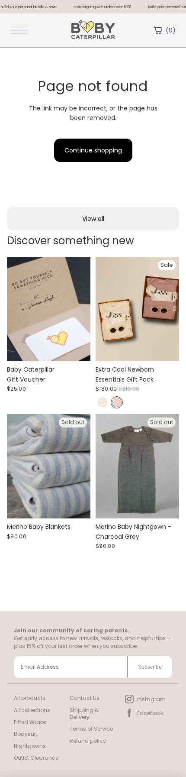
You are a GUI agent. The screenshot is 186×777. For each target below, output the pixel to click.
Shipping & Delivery (84, 713)
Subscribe (150, 667)
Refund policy (88, 741)
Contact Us (84, 698)
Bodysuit (25, 734)
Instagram (151, 699)
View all (93, 218)
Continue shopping (93, 150)
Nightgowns (30, 746)
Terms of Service (91, 728)
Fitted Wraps (30, 722)
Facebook (150, 713)
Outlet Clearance (36, 757)
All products (29, 698)
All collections (32, 710)
